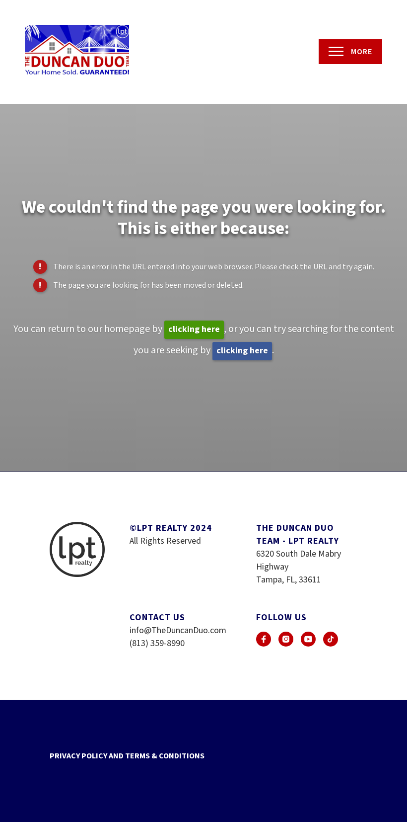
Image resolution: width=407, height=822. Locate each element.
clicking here (194, 329)
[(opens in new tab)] (263, 639)
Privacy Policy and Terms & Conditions (127, 755)
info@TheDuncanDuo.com (178, 630)
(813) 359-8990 (157, 643)
